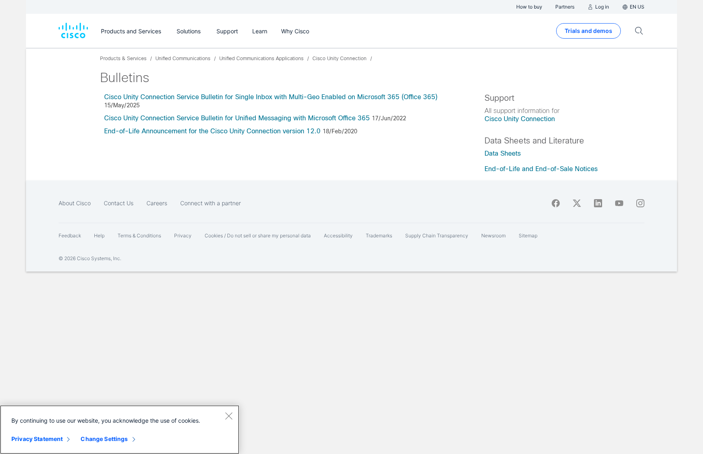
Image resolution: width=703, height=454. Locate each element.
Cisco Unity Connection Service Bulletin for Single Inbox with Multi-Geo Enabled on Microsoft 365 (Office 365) (270, 96)
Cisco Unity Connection (520, 118)
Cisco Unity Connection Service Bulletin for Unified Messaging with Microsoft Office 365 (237, 118)
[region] (119, 429)
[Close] (229, 416)
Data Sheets (503, 153)
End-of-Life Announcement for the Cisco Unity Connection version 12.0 (212, 131)
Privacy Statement (37, 438)
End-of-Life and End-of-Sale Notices (541, 168)
